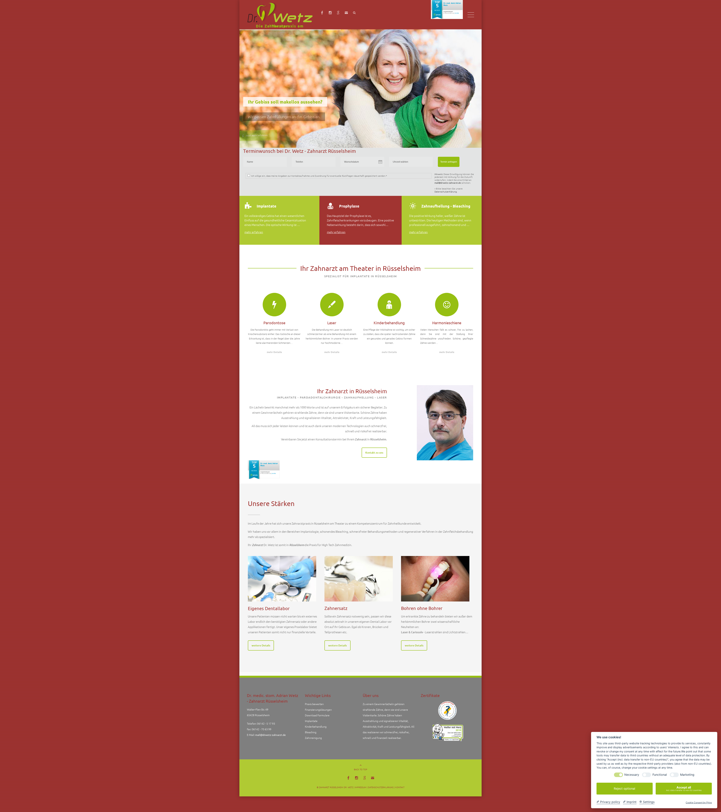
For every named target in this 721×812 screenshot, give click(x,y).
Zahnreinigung (313, 741)
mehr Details (274, 355)
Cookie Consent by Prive (699, 802)
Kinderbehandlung (316, 730)
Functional (659, 774)
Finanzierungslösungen (318, 713)
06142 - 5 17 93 (266, 727)
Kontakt (399, 790)
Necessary (631, 774)
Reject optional (624, 788)
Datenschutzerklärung (445, 191)
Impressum (360, 790)
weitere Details (261, 649)
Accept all (683, 788)
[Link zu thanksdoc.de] (447, 735)
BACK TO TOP (360, 773)
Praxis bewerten (314, 708)
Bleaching (310, 736)
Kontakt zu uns (374, 455)
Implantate (311, 724)
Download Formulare (317, 719)
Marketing (687, 774)
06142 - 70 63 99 (261, 733)
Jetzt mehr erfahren (267, 124)
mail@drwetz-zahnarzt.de (447, 182)
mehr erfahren (253, 235)
